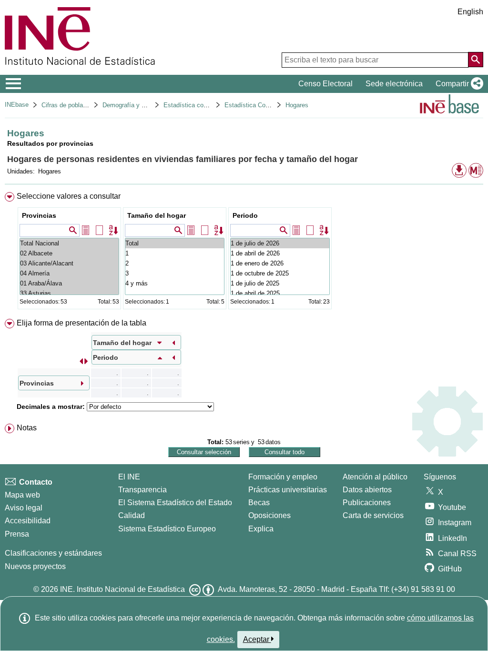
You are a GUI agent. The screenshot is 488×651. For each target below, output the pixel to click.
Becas (259, 502)
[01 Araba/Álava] (69, 283)
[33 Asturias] (69, 293)
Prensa (17, 534)
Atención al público (375, 477)
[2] (174, 263)
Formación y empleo (282, 477)
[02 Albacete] (69, 253)
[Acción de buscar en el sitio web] (475, 59)
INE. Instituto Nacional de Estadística (122, 589)
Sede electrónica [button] (394, 84)
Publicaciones (367, 502)
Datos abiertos (367, 490)
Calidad (131, 515)
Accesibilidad (28, 521)
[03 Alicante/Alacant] (69, 263)
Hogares (296, 105)
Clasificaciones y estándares (53, 553)
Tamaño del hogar (156, 215)
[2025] (280, 273)
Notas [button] (27, 428)
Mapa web (22, 495)
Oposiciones (269, 515)
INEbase (17, 104)
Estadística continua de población (210, 105)
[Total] (174, 243)
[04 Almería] (69, 273)
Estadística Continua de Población (272, 105)
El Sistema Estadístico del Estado (175, 502)
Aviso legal (23, 508)
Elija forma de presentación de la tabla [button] (81, 323)
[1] (174, 253)
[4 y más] (174, 283)
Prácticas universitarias (287, 490)
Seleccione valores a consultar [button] (69, 196)
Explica (261, 529)
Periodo (245, 215)
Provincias (39, 215)
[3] (174, 273)
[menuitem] (244, 253)
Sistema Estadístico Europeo (167, 529)
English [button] (470, 12)
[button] (457, 83)
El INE (129, 477)
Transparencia (142, 490)
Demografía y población (135, 105)
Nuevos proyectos (35, 566)
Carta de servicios (373, 515)
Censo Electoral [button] (325, 84)
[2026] (280, 243)
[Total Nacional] (69, 243)
